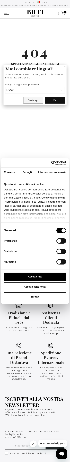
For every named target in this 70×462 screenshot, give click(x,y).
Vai (54, 100)
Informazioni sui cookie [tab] (52, 172)
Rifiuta (35, 296)
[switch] (61, 241)
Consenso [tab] (10, 172)
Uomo (11, 437)
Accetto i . (28, 453)
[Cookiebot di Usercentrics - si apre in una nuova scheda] (51, 163)
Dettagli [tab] (27, 172)
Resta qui (33, 100)
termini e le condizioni (33, 453)
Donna (22, 437)
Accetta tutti (35, 276)
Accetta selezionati (35, 286)
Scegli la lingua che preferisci (22, 84)
